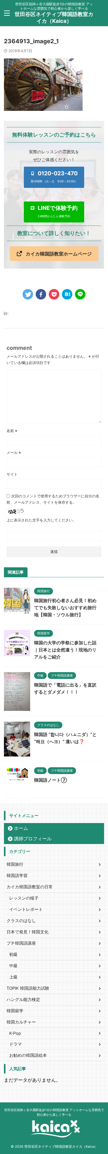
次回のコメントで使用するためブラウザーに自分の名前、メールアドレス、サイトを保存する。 (53, 499)
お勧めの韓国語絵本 (28, 1055)
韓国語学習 (17, 875)
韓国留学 (15, 1010)
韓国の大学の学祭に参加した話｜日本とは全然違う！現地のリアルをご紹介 (65, 650)
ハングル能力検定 (23, 999)
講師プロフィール (33, 838)
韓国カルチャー (21, 1022)
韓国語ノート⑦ (50, 780)
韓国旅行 (15, 864)
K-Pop (15, 1033)
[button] (54, 177)
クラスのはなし (21, 920)
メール (14, 452)
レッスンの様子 (24, 898)
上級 (13, 976)
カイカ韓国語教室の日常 (30, 886)
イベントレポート (26, 909)
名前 (12, 430)
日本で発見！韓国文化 (27, 931)
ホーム (21, 828)
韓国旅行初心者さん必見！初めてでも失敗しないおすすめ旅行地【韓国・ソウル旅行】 (65, 607)
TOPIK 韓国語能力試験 (28, 988)
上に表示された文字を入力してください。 (41, 520)
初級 (13, 954)
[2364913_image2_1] (67, 294)
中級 (13, 965)
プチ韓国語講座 (21, 943)
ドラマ (15, 1044)
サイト (12, 474)
